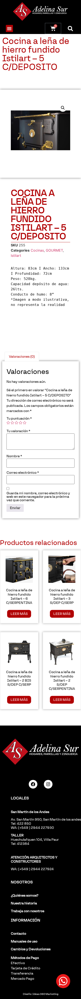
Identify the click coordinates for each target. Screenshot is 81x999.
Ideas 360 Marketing (45, 994)
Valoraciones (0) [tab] (22, 356)
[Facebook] (33, 784)
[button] (9, 28)
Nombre (14, 456)
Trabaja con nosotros (27, 911)
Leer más (19, 614)
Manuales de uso (24, 941)
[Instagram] (48, 784)
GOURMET (54, 250)
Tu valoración (18, 431)
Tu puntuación (19, 418)
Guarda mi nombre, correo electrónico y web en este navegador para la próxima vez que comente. (38, 496)
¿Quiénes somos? (24, 895)
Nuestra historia (24, 903)
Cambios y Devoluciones (31, 949)
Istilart (16, 255)
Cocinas (37, 250)
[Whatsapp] (63, 981)
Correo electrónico (22, 472)
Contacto (18, 933)
